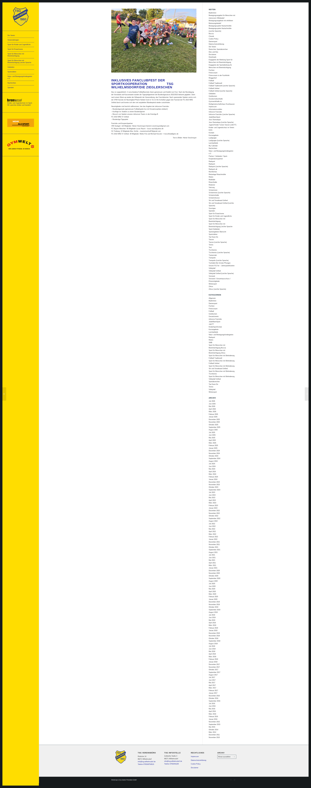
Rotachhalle (213, 182)
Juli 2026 (212, 401)
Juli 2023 (212, 492)
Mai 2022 (212, 529)
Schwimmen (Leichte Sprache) (219, 193)
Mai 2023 (212, 497)
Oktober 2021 (213, 547)
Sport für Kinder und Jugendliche (220, 216)
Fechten (211, 70)
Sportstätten (213, 234)
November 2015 (214, 722)
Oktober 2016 (213, 698)
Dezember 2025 (214, 419)
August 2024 (213, 461)
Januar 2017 (213, 693)
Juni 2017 (212, 680)
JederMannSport (214, 117)
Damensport (213, 41)
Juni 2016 (212, 706)
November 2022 (214, 513)
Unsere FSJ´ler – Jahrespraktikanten (221, 266)
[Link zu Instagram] (234, 780)
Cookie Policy (213, 39)
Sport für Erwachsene (216, 213)
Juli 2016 (212, 703)
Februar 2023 (213, 505)
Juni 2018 (212, 649)
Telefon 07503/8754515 (146, 764)
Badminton (212, 13)
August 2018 (213, 644)
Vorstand (212, 276)
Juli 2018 (212, 646)
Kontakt (211, 133)
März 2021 (212, 565)
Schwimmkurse (214, 198)
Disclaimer (212, 54)
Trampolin (212, 258)
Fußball (211, 81)
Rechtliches (213, 172)
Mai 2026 (212, 406)
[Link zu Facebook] (231, 780)
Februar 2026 (213, 414)
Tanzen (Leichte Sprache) (218, 242)
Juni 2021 (212, 558)
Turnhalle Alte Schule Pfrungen (219, 263)
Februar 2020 (213, 596)
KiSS (210, 130)
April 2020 (212, 591)
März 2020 (212, 594)
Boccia (211, 34)
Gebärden (212, 94)
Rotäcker (212, 185)
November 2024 (214, 453)
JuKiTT (211, 324)
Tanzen (211, 239)
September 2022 (214, 518)
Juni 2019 (212, 617)
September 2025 (214, 427)
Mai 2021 (212, 560)
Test (210, 247)
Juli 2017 (212, 677)
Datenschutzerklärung (216, 44)
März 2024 (212, 474)
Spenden (212, 211)
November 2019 (214, 604)
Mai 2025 (212, 438)
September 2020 (214, 578)
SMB (210, 342)
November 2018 (214, 636)
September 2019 (214, 610)
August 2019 (213, 612)
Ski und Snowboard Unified (218, 200)
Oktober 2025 (213, 425)
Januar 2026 (213, 417)
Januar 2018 (213, 662)
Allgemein (212, 298)
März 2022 (212, 534)
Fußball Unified (214, 88)
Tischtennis (213, 250)
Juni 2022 (212, 526)
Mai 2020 (212, 589)
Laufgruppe (212, 138)
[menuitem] (20, 35)
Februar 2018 (213, 659)
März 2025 (212, 443)
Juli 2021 (212, 555)
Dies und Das (213, 52)
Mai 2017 (212, 683)
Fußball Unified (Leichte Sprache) (220, 91)
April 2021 (212, 563)
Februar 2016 (213, 716)
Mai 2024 (212, 469)
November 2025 (214, 422)
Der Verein (212, 47)
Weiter (191, 40)
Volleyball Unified (215, 271)
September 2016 (214, 701)
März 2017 (212, 688)
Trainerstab (213, 255)
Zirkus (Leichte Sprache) (217, 289)
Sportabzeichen (214, 381)
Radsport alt (213, 169)
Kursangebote (213, 135)
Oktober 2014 (213, 730)
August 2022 (213, 521)
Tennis (211, 245)
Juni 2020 (212, 586)
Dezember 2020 (214, 571)
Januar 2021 (213, 568)
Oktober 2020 (213, 576)
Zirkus (211, 286)
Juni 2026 (212, 404)
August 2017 (213, 675)
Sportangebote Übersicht (217, 232)
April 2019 (212, 623)
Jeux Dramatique (215, 120)
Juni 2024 (212, 466)
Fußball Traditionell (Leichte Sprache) (222, 86)
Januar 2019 (213, 630)
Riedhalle (212, 180)
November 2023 (214, 484)
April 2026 (212, 409)
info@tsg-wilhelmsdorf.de (147, 761)
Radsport (212, 161)
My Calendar (213, 146)
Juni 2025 (212, 435)
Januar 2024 (213, 479)
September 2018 (214, 641)
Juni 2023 (212, 495)
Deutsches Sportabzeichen (218, 49)
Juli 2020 (212, 584)
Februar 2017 (213, 690)
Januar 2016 (213, 719)
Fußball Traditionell (215, 83)
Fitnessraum (213, 73)
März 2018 (212, 657)
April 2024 (212, 471)
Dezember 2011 (214, 735)
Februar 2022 (213, 537)
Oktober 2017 (213, 670)
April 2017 (212, 685)
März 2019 (212, 625)
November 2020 (214, 573)
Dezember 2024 (214, 451)
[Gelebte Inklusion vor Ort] (4, 394)
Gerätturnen (213, 96)
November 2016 (214, 696)
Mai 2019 (212, 620)
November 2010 (214, 737)
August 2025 (213, 430)
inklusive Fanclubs (215, 319)
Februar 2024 (213, 477)
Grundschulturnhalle (216, 99)
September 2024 (214, 458)
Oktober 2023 (213, 487)
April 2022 (212, 531)
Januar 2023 (213, 508)
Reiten (211, 177)
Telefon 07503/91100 (171, 764)
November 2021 (214, 544)
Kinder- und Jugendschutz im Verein (221, 127)
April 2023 (212, 500)
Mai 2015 (212, 727)
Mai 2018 (212, 651)
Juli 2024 (212, 464)
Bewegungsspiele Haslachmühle (220, 26)
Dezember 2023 (214, 482)
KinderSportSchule (215, 327)
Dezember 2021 (214, 542)
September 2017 (214, 672)
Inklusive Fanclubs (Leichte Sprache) (222, 114)
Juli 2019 (212, 615)
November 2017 (214, 667)
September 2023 (214, 490)
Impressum (213, 107)
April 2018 (212, 654)
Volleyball (212, 268)
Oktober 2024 (213, 456)
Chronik (211, 36)
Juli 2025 (212, 432)
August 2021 (213, 552)
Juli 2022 (212, 524)
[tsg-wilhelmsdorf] (20, 16)
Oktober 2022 (213, 516)
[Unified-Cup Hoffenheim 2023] (307, 394)
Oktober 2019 (213, 607)
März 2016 (212, 714)
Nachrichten (213, 148)
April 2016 (212, 711)
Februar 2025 (213, 445)
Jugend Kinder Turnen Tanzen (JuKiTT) (222, 125)
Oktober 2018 (213, 638)
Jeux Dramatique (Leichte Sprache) (221, 122)
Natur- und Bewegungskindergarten (221, 335)
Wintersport (213, 284)
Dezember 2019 (214, 602)
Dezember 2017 (214, 664)
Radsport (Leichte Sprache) (218, 166)
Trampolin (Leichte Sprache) (219, 260)
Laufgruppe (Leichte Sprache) (219, 140)
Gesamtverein (214, 316)
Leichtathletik (213, 143)
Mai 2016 (212, 709)
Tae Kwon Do (213, 237)
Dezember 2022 (214, 510)
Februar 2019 (213, 628)
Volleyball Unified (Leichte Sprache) (221, 273)
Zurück (116, 40)
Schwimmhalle (214, 195)
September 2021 (214, 550)
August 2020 (213, 581)
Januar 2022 (213, 539)
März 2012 (212, 732)
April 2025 (212, 440)
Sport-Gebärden (214, 229)
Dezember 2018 (214, 633)
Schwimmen (213, 190)
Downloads (212, 57)
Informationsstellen (215, 109)
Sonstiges (212, 208)
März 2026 (212, 411)
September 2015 (214, 724)
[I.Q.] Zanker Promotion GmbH (128, 780)
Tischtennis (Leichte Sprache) (219, 252)
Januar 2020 (213, 599)
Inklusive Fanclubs (215, 112)
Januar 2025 (213, 448)
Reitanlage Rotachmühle (217, 174)
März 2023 (212, 503)
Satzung (212, 187)
